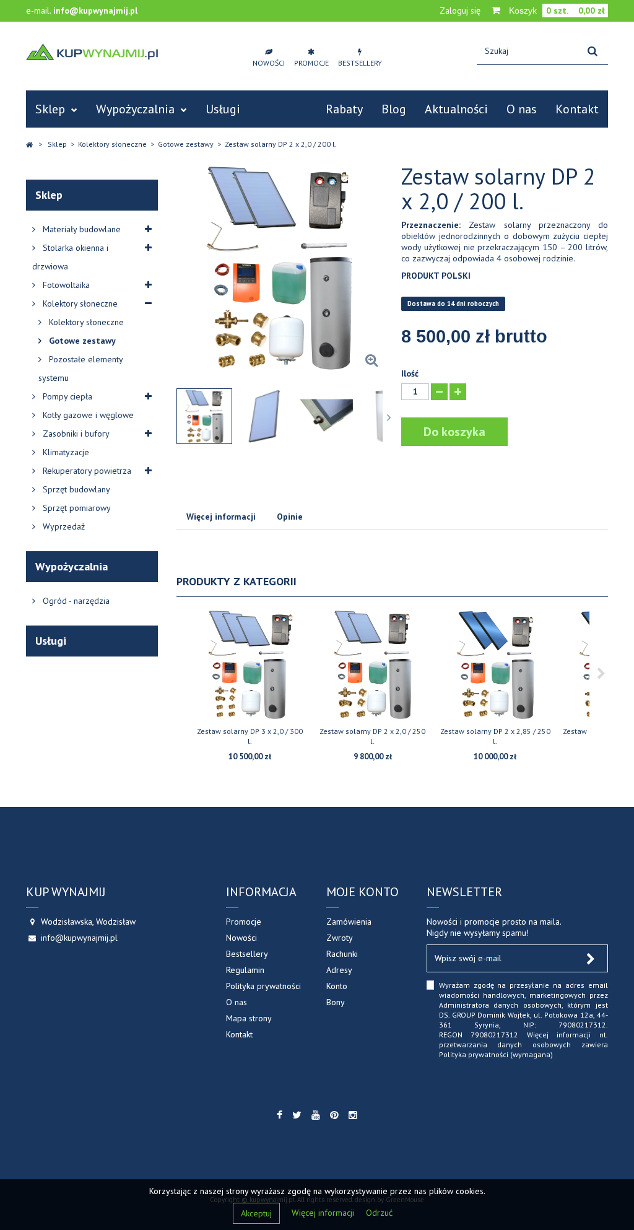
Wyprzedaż (62, 526)
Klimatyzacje (64, 452)
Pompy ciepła (66, 396)
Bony (335, 1002)
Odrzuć (379, 1212)
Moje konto (362, 892)
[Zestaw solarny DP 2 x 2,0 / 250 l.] (373, 664)
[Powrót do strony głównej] (29, 144)
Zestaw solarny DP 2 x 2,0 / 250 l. (372, 736)
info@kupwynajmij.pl (95, 10)
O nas (521, 109)
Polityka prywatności (263, 986)
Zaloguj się (460, 10)
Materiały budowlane (80, 229)
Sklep (50, 109)
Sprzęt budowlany (75, 489)
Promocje (243, 921)
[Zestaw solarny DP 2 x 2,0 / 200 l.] (204, 416)
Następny (390, 417)
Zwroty (339, 937)
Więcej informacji (324, 1212)
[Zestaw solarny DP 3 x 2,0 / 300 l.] (250, 664)
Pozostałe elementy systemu (80, 368)
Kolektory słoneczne (79, 303)
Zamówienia (348, 921)
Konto (336, 986)
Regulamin (245, 969)
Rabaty (344, 109)
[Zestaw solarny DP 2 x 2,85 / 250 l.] (495, 664)
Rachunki (342, 953)
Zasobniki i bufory (75, 433)
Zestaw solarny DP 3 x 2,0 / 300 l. (250, 736)
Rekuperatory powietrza (85, 470)
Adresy (339, 969)
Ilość (410, 373)
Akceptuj (256, 1213)
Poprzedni (171, 417)
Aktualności (456, 109)
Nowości (241, 937)
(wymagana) (523, 1019)
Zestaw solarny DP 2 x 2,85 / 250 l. (495, 736)
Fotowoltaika (65, 284)
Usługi (223, 109)
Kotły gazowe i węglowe (87, 415)
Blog (393, 109)
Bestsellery (247, 953)
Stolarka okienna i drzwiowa (70, 257)
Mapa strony (249, 1018)
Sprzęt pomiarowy (75, 507)
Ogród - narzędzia (75, 600)
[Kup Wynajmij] (92, 51)
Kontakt (577, 109)
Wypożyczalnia (135, 109)
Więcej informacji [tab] (221, 516)
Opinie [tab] (290, 516)
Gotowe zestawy (81, 340)
